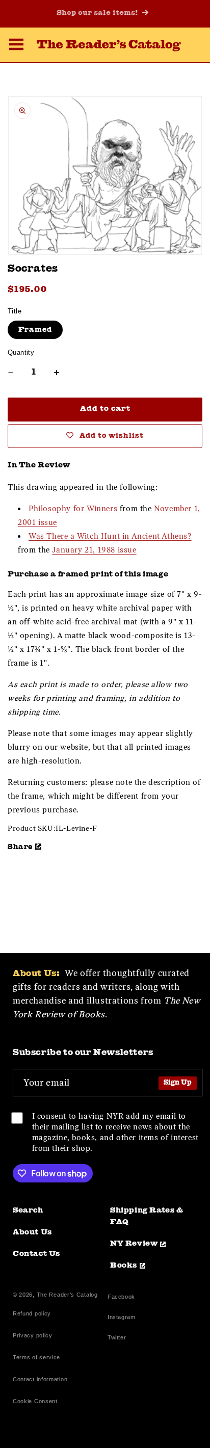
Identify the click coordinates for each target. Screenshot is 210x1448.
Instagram (121, 1318)
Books (123, 1266)
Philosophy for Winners (73, 508)
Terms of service (36, 1357)
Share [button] (20, 847)
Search (28, 1211)
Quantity (21, 352)
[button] (16, 46)
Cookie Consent (35, 1401)
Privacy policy (32, 1335)
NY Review (134, 1244)
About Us (32, 1232)
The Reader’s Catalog (67, 1295)
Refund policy (32, 1313)
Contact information (40, 1379)
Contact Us (36, 1254)
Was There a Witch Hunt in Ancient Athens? (110, 536)
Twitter (119, 1338)
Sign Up (178, 1083)
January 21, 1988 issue (94, 550)
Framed (35, 329)
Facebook (121, 1298)
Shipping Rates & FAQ (146, 1216)
